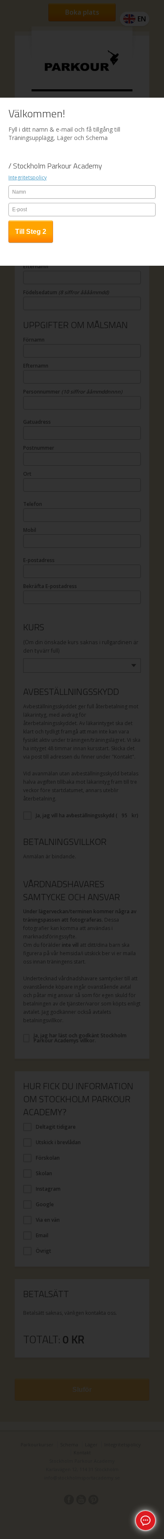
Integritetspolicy (27, 177)
